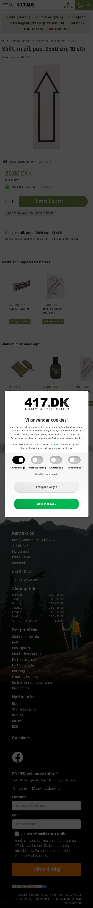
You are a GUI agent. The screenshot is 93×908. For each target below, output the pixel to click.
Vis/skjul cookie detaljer (46, 474)
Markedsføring (37, 467)
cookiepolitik (55, 444)
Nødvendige (18, 467)
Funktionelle (56, 467)
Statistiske (74, 467)
